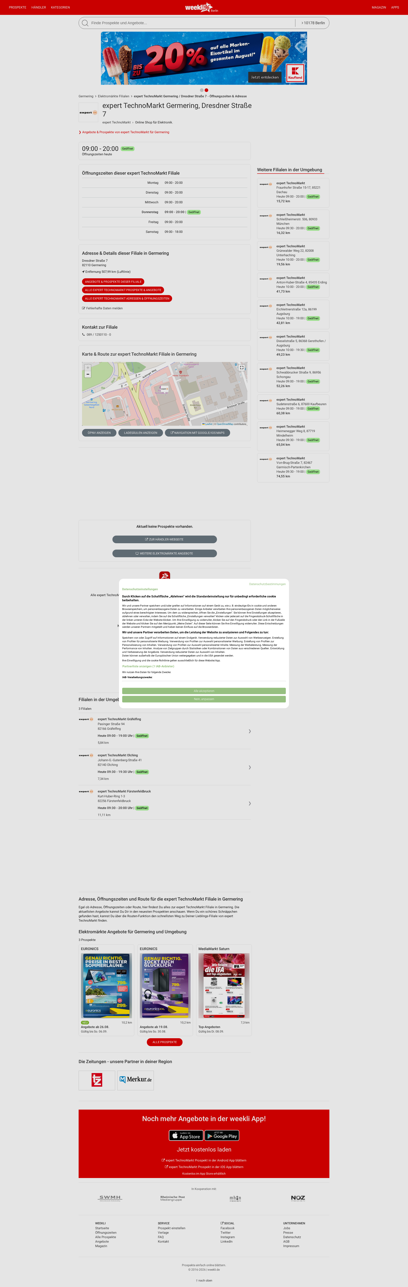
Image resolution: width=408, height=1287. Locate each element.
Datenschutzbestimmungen (267, 584)
